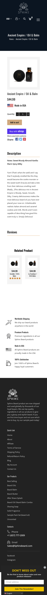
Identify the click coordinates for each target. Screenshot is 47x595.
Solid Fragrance (13, 511)
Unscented (11, 519)
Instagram (11, 560)
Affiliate (10, 443)
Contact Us (11, 469)
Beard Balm (12, 489)
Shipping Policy (13, 452)
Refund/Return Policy (16, 456)
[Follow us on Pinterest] (24, 139)
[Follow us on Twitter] (20, 139)
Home (11, 39)
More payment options (16, 136)
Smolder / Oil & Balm (14, 275)
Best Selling (12, 481)
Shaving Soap (12, 506)
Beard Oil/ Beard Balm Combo (20, 502)
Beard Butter (12, 494)
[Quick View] (18, 266)
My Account (12, 465)
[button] (15, 278)
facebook (11, 555)
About (9, 439)
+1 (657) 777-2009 (16, 535)
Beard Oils (11, 485)
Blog (9, 460)
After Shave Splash (15, 498)
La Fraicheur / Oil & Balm (32, 275)
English (9, 593)
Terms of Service (14, 448)
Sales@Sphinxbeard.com (19, 545)
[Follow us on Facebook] (16, 139)
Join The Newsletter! (24, 589)
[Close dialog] (45, 567)
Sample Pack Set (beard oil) (18, 515)
